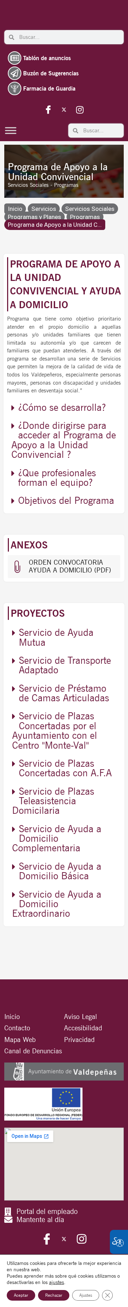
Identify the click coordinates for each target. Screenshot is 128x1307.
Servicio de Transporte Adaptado (65, 665)
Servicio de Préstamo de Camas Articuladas (64, 693)
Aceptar (21, 1295)
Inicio (15, 208)
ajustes (56, 1282)
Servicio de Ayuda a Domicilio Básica (60, 870)
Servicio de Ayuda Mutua (56, 637)
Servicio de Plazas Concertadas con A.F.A (65, 768)
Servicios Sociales (89, 208)
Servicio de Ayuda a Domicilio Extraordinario (56, 903)
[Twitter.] (64, 109)
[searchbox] (69, 37)
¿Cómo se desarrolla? (62, 407)
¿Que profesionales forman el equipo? (57, 477)
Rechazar (53, 1295)
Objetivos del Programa (66, 500)
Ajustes (85, 1295)
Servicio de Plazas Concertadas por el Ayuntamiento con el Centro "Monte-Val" (54, 730)
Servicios (43, 208)
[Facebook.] (48, 109)
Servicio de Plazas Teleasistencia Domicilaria (53, 800)
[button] (64, 407)
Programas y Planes (34, 216)
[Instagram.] (79, 109)
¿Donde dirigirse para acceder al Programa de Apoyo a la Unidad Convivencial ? (63, 440)
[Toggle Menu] (10, 130)
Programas (85, 216)
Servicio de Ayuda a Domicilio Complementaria (56, 838)
